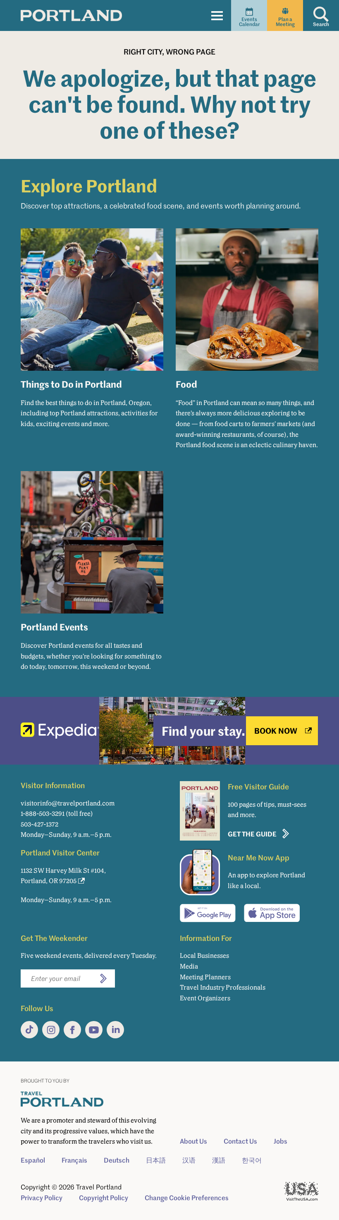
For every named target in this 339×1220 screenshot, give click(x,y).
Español (33, 1160)
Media (189, 966)
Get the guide (252, 834)
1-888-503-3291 (42, 813)
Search (321, 24)
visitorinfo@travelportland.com (68, 803)
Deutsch (116, 1160)
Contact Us (240, 1141)
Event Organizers (205, 998)
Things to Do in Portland (71, 384)
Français (74, 1160)
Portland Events (54, 627)
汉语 (189, 1160)
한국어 (252, 1160)
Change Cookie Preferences (187, 1197)
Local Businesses (204, 955)
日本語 (156, 1160)
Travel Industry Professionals (222, 987)
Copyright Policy (103, 1197)
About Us (193, 1141)
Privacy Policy (41, 1197)
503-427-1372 (39, 824)
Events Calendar (249, 22)
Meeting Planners (205, 977)
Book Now (275, 730)
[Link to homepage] (71, 15)
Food (186, 384)
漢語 (218, 1160)
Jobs (280, 1141)
